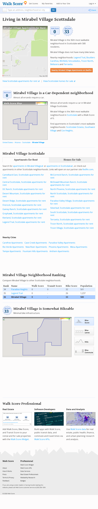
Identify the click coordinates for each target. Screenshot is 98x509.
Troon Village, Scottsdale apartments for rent (72, 228)
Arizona (17, 142)
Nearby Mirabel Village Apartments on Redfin (71, 70)
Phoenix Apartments (59, 247)
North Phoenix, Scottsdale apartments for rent (72, 189)
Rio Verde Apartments (13, 247)
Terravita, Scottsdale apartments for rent (70, 219)
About (5, 468)
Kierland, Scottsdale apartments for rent (22, 218)
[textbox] (28, 10)
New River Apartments (36, 247)
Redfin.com (87, 169)
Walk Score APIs (42, 439)
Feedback (6, 481)
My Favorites (47, 4)
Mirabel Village (38, 142)
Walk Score (8, 461)
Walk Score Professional (22, 404)
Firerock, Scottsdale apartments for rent (22, 205)
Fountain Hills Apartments (35, 251)
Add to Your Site (63, 4)
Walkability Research (27, 478)
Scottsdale (26, 142)
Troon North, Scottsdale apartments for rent (71, 224)
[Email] (11, 464)
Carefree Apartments (13, 243)
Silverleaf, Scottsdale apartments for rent (70, 208)
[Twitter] (4, 464)
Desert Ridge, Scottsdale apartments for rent (24, 201)
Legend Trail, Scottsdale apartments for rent (24, 222)
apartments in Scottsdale (59, 166)
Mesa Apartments (78, 247)
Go (53, 10)
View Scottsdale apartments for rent (20, 81)
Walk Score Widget (20, 439)
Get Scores (33, 4)
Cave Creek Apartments (35, 243)
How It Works (7, 471)
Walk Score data (78, 429)
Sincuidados (74, 61)
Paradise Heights (19, 289)
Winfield (63, 61)
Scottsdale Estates (75, 127)
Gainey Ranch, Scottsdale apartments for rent (25, 209)
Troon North (87, 61)
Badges (23, 481)
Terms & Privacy (8, 478)
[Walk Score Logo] (15, 3)
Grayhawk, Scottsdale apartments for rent (23, 213)
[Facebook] (8, 464)
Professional (26, 461)
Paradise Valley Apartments (62, 243)
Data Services (25, 471)
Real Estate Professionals (29, 474)
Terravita (68, 64)
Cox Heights (67, 130)
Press (5, 474)
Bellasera (54, 64)
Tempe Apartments (12, 251)
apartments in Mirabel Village (27, 166)
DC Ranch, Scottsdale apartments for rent (23, 189)
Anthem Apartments (59, 251)
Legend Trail (79, 57)
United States (8, 142)
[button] (4, 10)
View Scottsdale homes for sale (58, 81)
